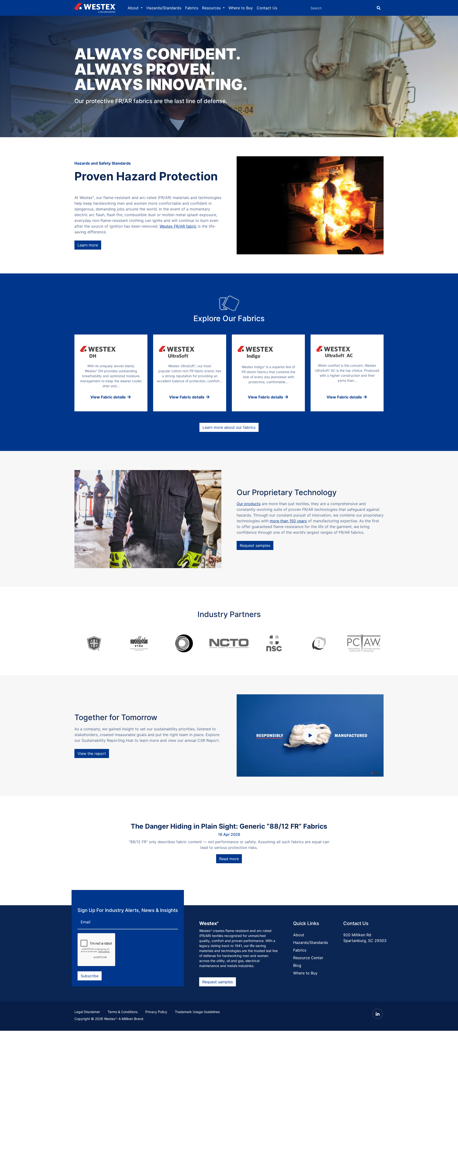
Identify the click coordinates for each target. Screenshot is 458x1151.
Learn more (88, 245)
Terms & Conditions (123, 1012)
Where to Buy (241, 7)
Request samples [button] (217, 981)
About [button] (134, 7)
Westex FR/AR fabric (178, 226)
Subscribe (90, 975)
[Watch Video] (310, 735)
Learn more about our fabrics (229, 427)
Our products (248, 503)
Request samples (255, 545)
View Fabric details (108, 397)
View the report (92, 753)
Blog (297, 965)
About (298, 934)
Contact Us (267, 7)
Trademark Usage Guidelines (197, 1012)
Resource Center (308, 957)
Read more (229, 858)
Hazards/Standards (163, 7)
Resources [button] (212, 7)
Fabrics (191, 7)
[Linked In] (377, 1014)
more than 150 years (288, 520)
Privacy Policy (156, 1012)
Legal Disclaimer (87, 1012)
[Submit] (379, 8)
